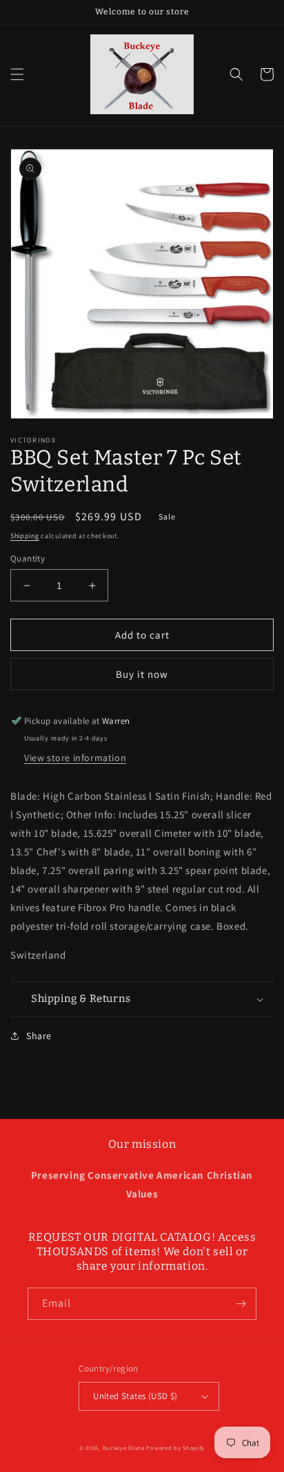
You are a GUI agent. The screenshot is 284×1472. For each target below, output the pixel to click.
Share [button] (39, 1036)
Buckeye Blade (124, 1447)
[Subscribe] (240, 1304)
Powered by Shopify (175, 1447)
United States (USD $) (135, 1396)
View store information (75, 757)
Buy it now (142, 674)
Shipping (24, 535)
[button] (17, 74)
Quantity (27, 558)
